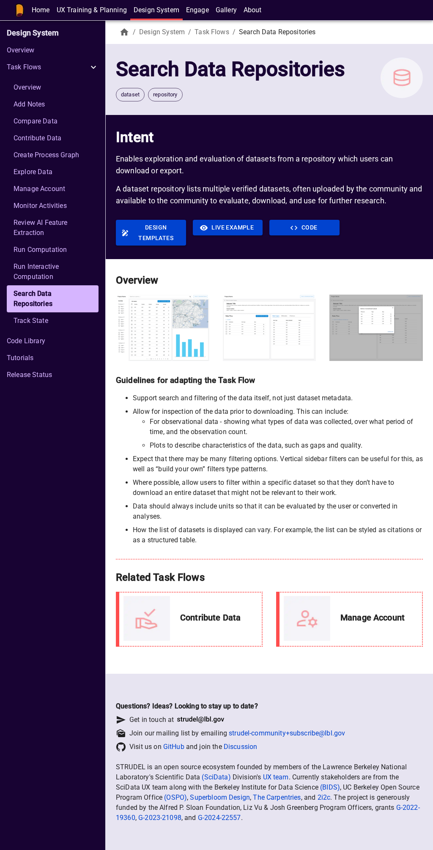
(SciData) (216, 777)
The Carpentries (277, 797)
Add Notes (29, 104)
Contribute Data (37, 138)
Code (309, 227)
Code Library (26, 341)
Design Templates (155, 232)
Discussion (241, 747)
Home (41, 10)
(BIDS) (330, 787)
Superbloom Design (220, 797)
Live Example (232, 227)
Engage (197, 10)
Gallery (226, 10)
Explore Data (33, 172)
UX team (276, 777)
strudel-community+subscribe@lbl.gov (287, 733)
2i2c (324, 797)
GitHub (173, 747)
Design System (156, 10)
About (253, 10)
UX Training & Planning (92, 10)
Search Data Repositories (33, 299)
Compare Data (36, 121)
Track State (31, 321)
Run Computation (40, 250)
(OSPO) (175, 797)
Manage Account (39, 189)
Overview (20, 50)
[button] (52, 67)
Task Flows (212, 32)
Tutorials (20, 358)
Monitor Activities (40, 206)
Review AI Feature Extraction (41, 228)
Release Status (29, 375)
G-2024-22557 (219, 818)
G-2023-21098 (159, 818)
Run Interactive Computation (36, 271)
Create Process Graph (46, 155)
